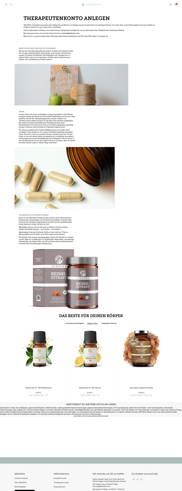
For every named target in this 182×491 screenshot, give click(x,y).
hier (40, 27)
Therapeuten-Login (61, 482)
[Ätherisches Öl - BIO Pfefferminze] (38, 358)
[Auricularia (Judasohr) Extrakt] (141, 358)
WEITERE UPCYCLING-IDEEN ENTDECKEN (91, 416)
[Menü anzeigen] (6, 4)
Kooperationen (59, 487)
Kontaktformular (60, 478)
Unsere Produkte (21, 478)
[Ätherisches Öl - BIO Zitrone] (90, 358)
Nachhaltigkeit (20, 487)
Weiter (169, 357)
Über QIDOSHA (21, 482)
